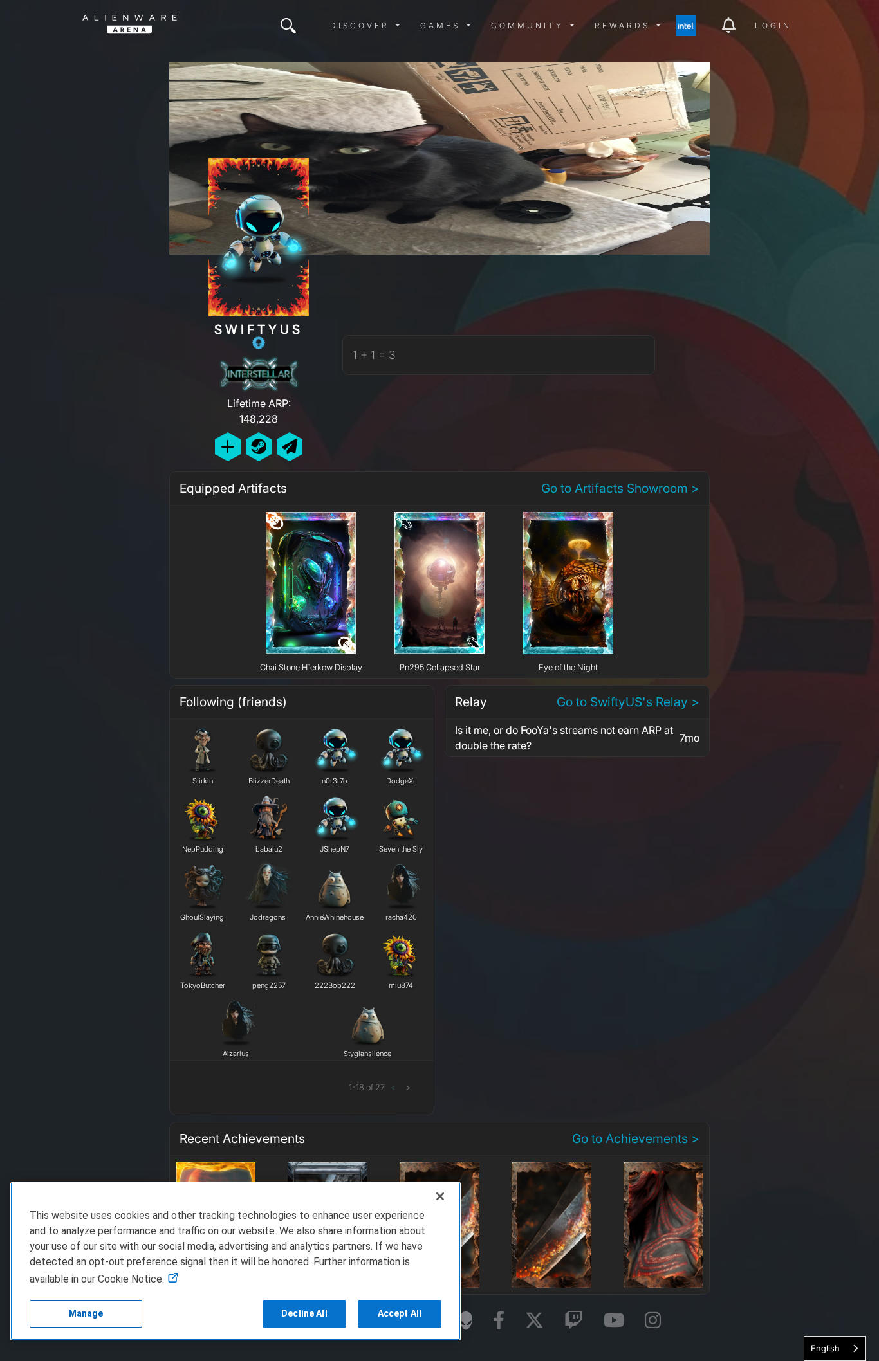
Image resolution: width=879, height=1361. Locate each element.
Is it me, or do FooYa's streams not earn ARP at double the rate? (564, 738)
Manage (86, 1313)
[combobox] (835, 1348)
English (825, 1348)
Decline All (304, 1313)
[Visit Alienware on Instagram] (652, 1320)
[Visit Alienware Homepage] (466, 1320)
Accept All (399, 1313)
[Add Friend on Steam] (259, 446)
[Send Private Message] (289, 446)
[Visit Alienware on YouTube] (613, 1320)
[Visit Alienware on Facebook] (499, 1320)
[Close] (440, 1196)
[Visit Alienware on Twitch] (573, 1320)
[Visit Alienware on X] (534, 1320)
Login (773, 25)
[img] (288, 26)
